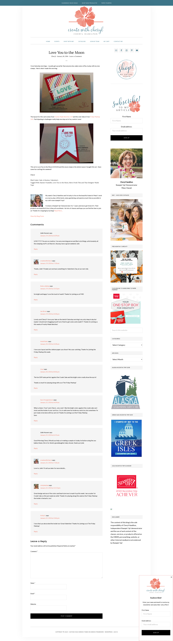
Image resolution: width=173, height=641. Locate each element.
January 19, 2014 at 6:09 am (49, 236)
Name (32, 583)
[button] (127, 39)
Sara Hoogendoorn (46, 400)
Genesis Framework (97, 632)
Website (33, 604)
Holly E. (43, 515)
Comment (34, 551)
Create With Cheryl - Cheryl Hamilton (86, 21)
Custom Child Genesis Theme (78, 632)
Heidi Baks (44, 341)
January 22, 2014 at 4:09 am (49, 402)
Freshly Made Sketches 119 (63, 117)
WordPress (109, 632)
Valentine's (54, 180)
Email (32, 593)
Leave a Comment (75, 56)
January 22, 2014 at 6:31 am (49, 435)
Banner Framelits (46, 183)
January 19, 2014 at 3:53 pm (49, 289)
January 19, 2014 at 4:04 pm (49, 314)
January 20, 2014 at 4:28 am (49, 344)
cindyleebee (44, 485)
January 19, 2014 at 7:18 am (49, 263)
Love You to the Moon (60, 183)
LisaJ (42, 369)
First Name (126, 116)
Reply (36, 249)
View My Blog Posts (37, 216)
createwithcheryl (46, 261)
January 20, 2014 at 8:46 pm (49, 372)
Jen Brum (43, 311)
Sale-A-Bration (44, 180)
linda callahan (44, 286)
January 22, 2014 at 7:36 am (49, 463)
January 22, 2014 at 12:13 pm (50, 488)
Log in (116, 632)
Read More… (58, 211)
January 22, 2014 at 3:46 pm (49, 518)
